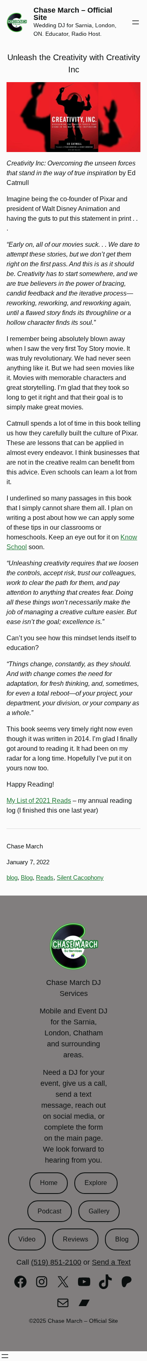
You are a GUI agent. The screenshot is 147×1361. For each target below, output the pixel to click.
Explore (96, 1182)
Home (49, 1182)
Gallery (99, 1211)
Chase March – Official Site (72, 14)
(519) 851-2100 (56, 1262)
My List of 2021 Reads (39, 800)
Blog (27, 877)
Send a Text (111, 1262)
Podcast (49, 1211)
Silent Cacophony (80, 877)
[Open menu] (135, 22)
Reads (44, 877)
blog (12, 877)
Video (27, 1239)
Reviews (75, 1239)
